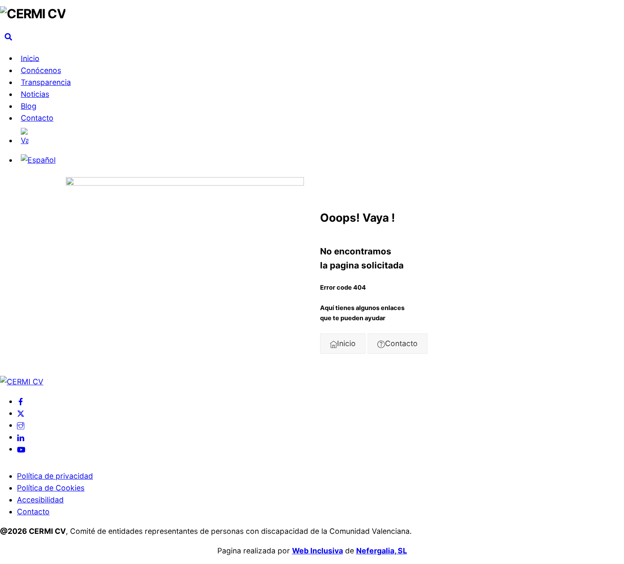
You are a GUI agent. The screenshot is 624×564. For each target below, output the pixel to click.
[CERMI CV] (32, 13)
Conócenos (41, 70)
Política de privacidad (55, 475)
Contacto (37, 117)
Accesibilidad (40, 499)
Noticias (35, 94)
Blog (29, 106)
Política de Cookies (50, 487)
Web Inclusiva (317, 550)
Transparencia (46, 82)
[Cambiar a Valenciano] (320, 137)
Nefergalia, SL (381, 550)
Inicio (30, 58)
